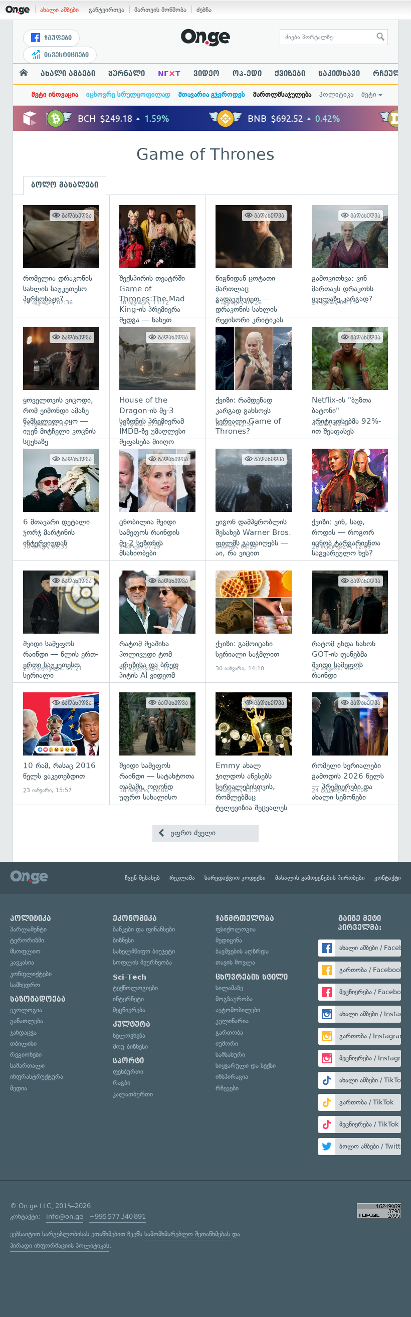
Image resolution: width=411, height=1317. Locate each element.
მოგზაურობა (234, 999)
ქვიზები (290, 74)
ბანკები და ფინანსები (144, 929)
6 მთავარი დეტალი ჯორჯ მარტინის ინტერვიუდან (61, 499)
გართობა (229, 1032)
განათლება (26, 1021)
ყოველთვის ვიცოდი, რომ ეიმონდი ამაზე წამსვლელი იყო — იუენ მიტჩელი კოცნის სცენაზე (61, 378)
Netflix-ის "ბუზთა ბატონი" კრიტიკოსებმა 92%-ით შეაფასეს (350, 378)
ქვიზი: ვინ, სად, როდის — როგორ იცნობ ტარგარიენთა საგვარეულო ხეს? (350, 499)
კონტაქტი (387, 877)
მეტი (368, 94)
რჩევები (227, 1088)
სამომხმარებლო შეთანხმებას (187, 1234)
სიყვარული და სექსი (246, 1065)
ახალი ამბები (59, 10)
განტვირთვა (106, 10)
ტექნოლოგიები (135, 988)
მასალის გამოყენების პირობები (320, 877)
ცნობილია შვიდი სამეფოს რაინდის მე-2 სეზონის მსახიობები (157, 499)
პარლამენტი (28, 929)
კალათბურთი (133, 1094)
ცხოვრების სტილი (252, 977)
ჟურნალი (126, 74)
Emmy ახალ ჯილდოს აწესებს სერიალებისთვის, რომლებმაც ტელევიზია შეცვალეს (254, 743)
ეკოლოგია (26, 1010)
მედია (18, 1088)
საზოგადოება (38, 999)
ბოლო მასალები (64, 185)
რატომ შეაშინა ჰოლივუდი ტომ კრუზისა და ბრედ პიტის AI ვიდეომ (157, 621)
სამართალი (27, 1065)
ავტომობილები (238, 1010)
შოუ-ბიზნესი (130, 1046)
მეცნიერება (129, 1010)
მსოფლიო (25, 951)
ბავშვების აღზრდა (242, 951)
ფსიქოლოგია (236, 929)
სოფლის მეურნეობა (142, 962)
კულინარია (232, 1021)
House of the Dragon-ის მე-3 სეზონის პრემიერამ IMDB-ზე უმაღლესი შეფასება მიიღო (157, 378)
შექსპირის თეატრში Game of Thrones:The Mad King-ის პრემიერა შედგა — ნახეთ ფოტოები (157, 256)
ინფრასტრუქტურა (36, 1076)
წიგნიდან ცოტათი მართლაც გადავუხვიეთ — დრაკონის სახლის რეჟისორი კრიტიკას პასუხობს (254, 256)
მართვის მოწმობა (160, 10)
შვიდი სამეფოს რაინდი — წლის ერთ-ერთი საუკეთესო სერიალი (61, 621)
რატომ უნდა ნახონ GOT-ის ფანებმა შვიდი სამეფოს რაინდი (350, 621)
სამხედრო (25, 985)
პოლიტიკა (336, 94)
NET (169, 74)
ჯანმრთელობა (245, 918)
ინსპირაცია (232, 1076)
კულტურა (131, 1024)
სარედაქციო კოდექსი (235, 877)
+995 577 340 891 (117, 1216)
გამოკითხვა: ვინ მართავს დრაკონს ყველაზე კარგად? (350, 256)
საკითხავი (339, 74)
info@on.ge (64, 1216)
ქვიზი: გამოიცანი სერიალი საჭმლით (254, 621)
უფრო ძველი (192, 832)
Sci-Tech (129, 977)
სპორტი (128, 1061)
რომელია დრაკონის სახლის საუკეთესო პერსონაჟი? (61, 256)
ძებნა (204, 10)
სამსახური (230, 1054)
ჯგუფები (57, 38)
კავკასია (22, 962)
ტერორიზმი (27, 940)
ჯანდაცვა (23, 1032)
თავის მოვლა (235, 962)
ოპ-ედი (247, 74)
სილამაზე (229, 988)
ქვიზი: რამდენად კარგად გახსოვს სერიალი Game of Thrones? (254, 378)
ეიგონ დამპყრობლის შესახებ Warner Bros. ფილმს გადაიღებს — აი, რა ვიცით (254, 499)
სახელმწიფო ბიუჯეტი (144, 951)
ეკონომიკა (135, 918)
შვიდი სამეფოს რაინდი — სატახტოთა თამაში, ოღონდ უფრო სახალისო (157, 743)
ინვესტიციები (65, 55)
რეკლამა (182, 877)
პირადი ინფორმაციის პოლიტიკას (59, 1245)
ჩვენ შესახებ (142, 877)
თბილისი (23, 1043)
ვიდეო (206, 74)
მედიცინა (229, 940)
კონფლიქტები (31, 974)
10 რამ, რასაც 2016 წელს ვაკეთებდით (61, 743)
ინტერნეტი (128, 999)
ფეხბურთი (128, 1071)
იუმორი (227, 1043)
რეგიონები (26, 1054)
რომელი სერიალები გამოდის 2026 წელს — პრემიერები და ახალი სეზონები (350, 743)
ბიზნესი (123, 940)
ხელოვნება (129, 1035)
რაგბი (121, 1082)
